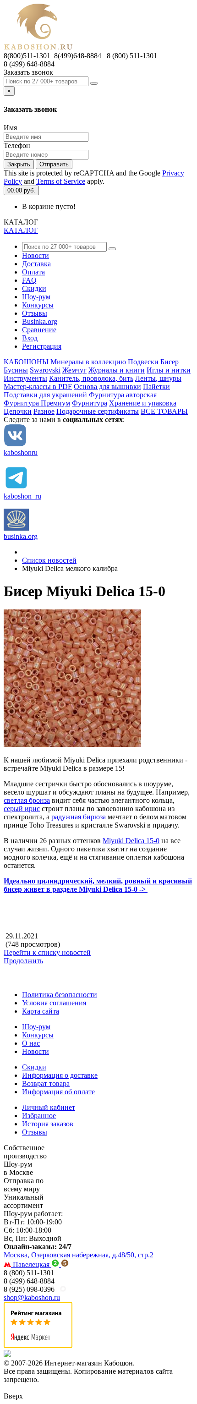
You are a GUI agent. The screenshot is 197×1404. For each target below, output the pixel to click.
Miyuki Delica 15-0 (131, 841)
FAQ (29, 280)
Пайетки (156, 386)
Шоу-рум (36, 297)
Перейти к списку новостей (47, 952)
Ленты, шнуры (158, 378)
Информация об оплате (58, 1092)
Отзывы (34, 313)
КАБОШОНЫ (26, 362)
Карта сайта (40, 1011)
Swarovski (45, 370)
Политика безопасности (59, 994)
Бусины (16, 370)
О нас (31, 1043)
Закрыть (18, 164)
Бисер (169, 362)
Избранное (39, 1115)
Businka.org (39, 321)
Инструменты (25, 378)
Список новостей (49, 560)
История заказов (47, 1124)
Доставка (36, 264)
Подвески (143, 362)
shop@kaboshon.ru (32, 1297)
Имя (10, 128)
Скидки (34, 288)
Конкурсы (38, 305)
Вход (30, 338)
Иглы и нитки (169, 370)
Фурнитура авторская (123, 395)
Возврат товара (46, 1083)
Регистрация (41, 346)
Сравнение (39, 330)
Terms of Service (60, 181)
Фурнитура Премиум (37, 403)
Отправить (54, 164)
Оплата (33, 272)
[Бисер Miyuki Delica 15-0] (72, 744)
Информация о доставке (60, 1075)
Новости (35, 255)
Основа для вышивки (107, 386)
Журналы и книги (116, 370)
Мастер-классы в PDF (38, 386)
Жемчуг (74, 370)
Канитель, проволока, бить (91, 378)
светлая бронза (27, 800)
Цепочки (18, 411)
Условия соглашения (54, 1003)
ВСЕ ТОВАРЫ (164, 411)
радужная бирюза (79, 817)
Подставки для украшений (45, 395)
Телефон (17, 145)
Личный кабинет (48, 1107)
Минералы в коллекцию (88, 362)
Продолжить (23, 961)
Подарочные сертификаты (97, 411)
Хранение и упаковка (142, 403)
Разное (44, 411)
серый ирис (22, 808)
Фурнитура (89, 403)
